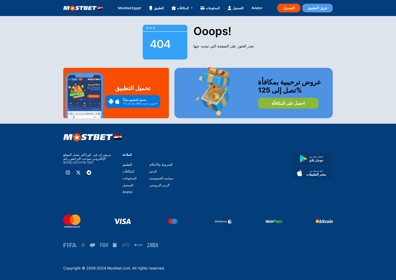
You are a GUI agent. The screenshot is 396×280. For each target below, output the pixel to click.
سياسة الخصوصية (161, 178)
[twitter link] (78, 172)
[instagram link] (67, 172)
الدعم (153, 171)
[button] (132, 101)
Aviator (257, 8)
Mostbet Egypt (129, 8)
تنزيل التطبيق (317, 8)
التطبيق (159, 8)
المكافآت (183, 8)
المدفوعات (213, 8)
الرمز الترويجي (159, 185)
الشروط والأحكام (161, 164)
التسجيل (238, 8)
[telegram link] (89, 172)
